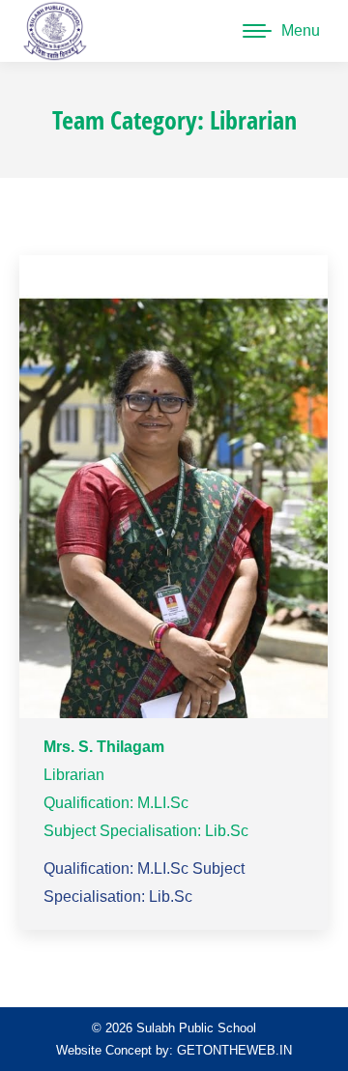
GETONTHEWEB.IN (234, 1050)
